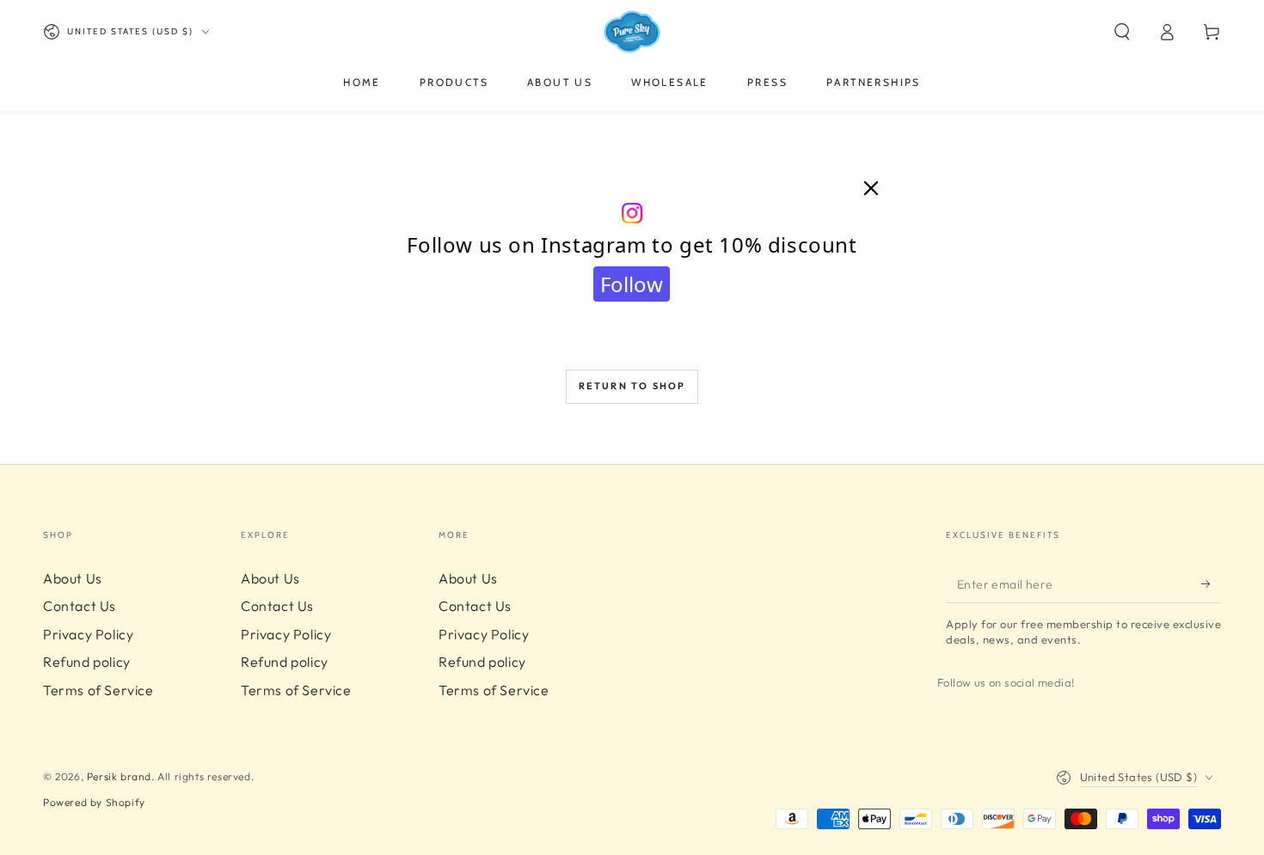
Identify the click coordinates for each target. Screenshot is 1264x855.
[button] (1122, 32)
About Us (72, 578)
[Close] (871, 189)
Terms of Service (98, 690)
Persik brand (119, 776)
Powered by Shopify (94, 802)
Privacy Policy (88, 634)
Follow (631, 284)
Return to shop (632, 386)
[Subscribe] (1211, 583)
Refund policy (87, 661)
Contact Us (79, 605)
